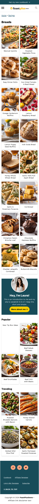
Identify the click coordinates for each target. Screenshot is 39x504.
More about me (18, 309)
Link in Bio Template (11, 483)
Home (4, 15)
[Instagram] (19, 467)
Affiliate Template (21, 477)
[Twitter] (26, 467)
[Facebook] (13, 467)
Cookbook (7, 477)
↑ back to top (10, 489)
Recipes (11, 15)
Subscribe (26, 483)
